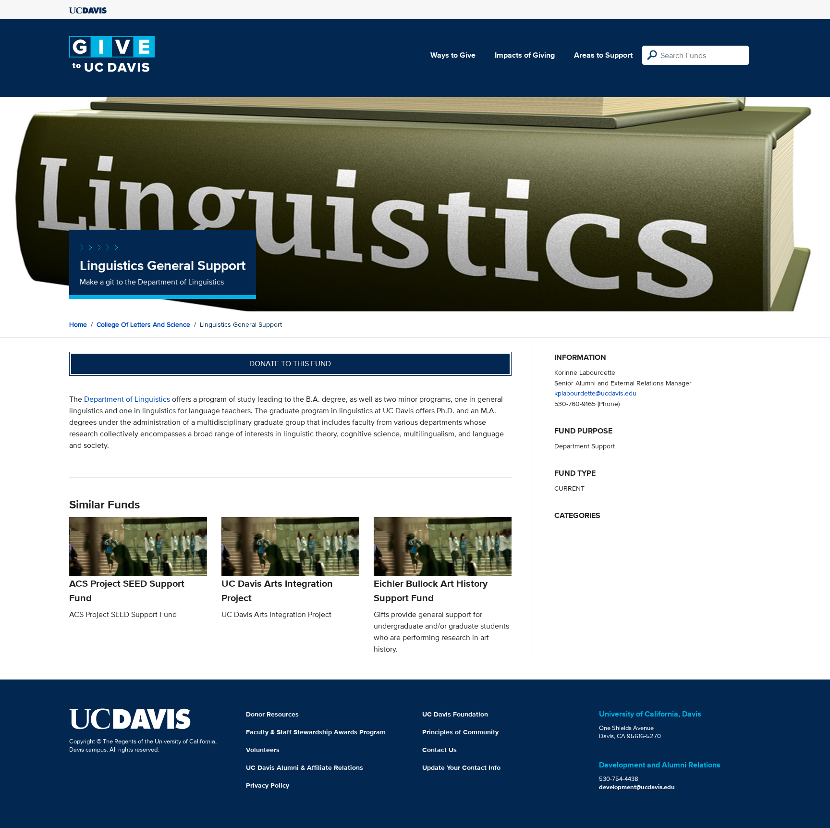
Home (78, 324)
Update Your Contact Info (461, 767)
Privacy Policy (267, 785)
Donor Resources (272, 714)
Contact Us (439, 749)
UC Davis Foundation (455, 714)
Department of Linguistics (127, 399)
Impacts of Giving (525, 55)
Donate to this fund (290, 363)
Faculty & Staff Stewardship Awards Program (316, 732)
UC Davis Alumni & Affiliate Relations (304, 767)
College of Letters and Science (143, 324)
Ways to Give (453, 55)
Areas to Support (603, 55)
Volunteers (263, 749)
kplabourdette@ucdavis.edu (595, 393)
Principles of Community (460, 732)
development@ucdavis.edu (637, 786)
